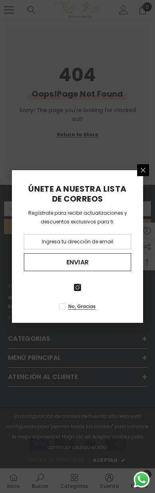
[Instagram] (77, 287)
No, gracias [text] (82, 306)
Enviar (77, 262)
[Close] (143, 170)
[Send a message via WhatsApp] (141, 479)
